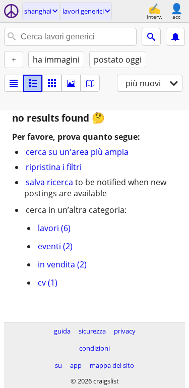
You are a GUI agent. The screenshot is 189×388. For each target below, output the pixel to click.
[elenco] (13, 83)
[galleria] (71, 83)
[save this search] (175, 37)
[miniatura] (32, 83)
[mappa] (90, 83)
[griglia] (51, 83)
